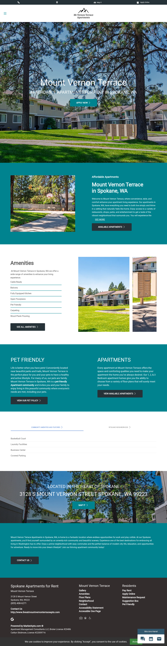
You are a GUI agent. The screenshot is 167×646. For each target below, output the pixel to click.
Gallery (82, 590)
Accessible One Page (90, 611)
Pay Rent (127, 590)
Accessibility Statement (91, 608)
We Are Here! (151, 631)
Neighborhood (86, 601)
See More (100, 219)
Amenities (84, 594)
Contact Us (23, 560)
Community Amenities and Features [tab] (46, 427)
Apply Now (82, 103)
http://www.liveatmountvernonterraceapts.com (35, 612)
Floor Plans (84, 597)
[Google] (12, 619)
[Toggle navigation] (5, 13)
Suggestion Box (130, 601)
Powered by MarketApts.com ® (27, 626)
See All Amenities (26, 327)
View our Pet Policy (28, 400)
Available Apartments (110, 227)
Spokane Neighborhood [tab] (119, 427)
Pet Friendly (128, 604)
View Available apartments (119, 393)
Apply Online (144, 2)
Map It (82, 505)
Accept (136, 641)
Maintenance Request (133, 597)
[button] (143, 639)
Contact (83, 604)
